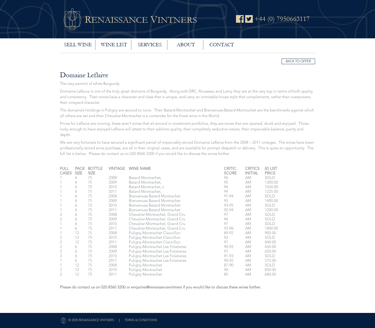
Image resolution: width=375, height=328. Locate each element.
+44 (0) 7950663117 (282, 19)
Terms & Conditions (140, 320)
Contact (221, 45)
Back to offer (298, 61)
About (186, 45)
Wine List (114, 45)
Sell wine (78, 45)
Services (150, 45)
